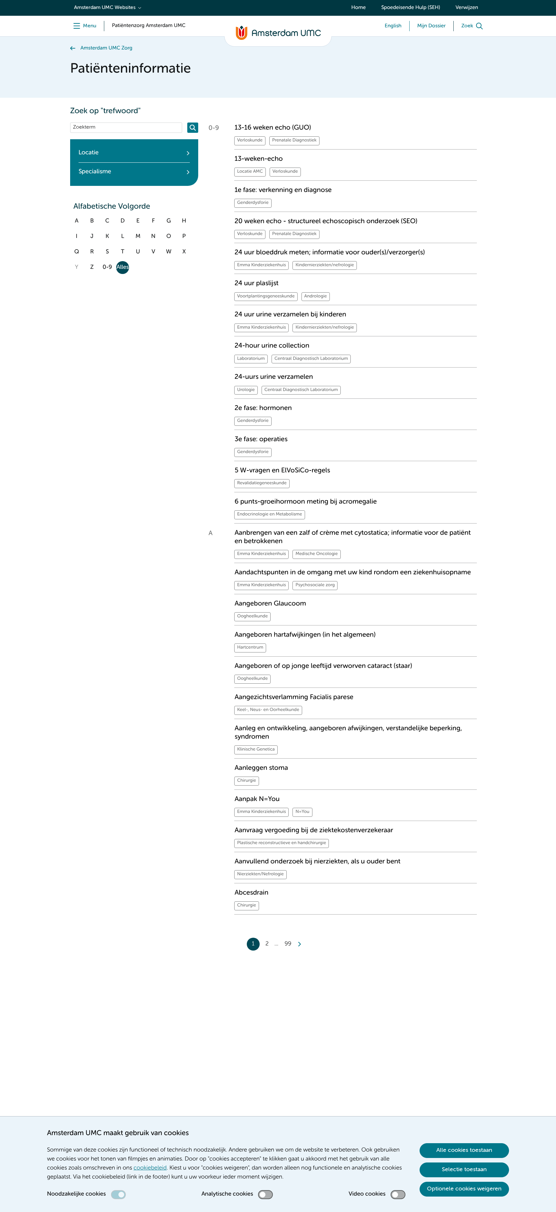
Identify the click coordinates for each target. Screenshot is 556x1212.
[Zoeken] (192, 128)
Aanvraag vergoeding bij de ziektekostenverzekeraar (314, 830)
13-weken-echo (259, 159)
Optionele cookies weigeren (464, 1189)
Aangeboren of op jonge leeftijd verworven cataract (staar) (323, 666)
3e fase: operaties (261, 439)
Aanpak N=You (257, 799)
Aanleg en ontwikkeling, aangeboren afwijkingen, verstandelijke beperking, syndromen (348, 732)
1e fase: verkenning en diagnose (283, 190)
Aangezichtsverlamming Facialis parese (294, 697)
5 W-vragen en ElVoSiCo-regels (282, 470)
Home (358, 7)
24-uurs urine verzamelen (274, 377)
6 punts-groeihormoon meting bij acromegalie (306, 501)
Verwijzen (467, 7)
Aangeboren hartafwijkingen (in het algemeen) (305, 635)
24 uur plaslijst (257, 283)
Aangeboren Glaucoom (270, 603)
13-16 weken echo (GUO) (273, 127)
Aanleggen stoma (261, 768)
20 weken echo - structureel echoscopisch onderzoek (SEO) (326, 221)
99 (288, 944)
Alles (122, 267)
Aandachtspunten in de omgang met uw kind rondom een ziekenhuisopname (353, 572)
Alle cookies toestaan (464, 1150)
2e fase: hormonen (263, 408)
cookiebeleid (150, 1168)
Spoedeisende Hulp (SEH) (410, 7)
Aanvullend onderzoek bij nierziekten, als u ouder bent (317, 861)
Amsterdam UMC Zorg (106, 48)
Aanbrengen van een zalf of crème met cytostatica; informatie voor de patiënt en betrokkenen (353, 537)
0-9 (107, 267)
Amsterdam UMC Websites (104, 7)
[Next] (299, 944)
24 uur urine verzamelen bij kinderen (290, 314)
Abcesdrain (251, 892)
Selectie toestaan (464, 1169)
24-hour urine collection (272, 345)
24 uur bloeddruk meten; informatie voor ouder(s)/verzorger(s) (330, 252)
